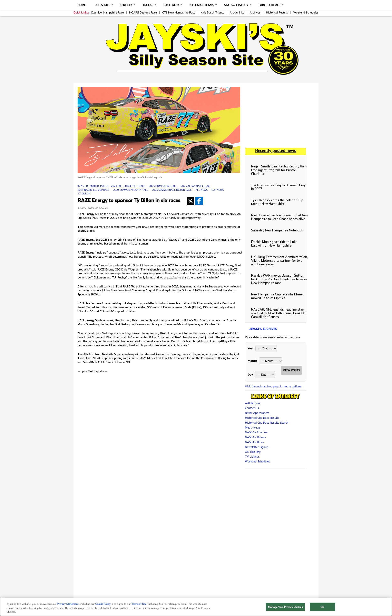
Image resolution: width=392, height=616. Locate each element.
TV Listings (252, 456)
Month (252, 361)
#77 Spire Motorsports (93, 186)
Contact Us (252, 408)
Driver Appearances (257, 412)
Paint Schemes (269, 5)
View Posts (291, 370)
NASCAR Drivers (255, 437)
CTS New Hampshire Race (178, 12)
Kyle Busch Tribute (212, 12)
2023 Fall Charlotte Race (128, 186)
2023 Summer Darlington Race (172, 190)
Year (251, 348)
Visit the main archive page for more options (273, 386)
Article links (237, 12)
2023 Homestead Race (163, 186)
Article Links (253, 403)
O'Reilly (126, 5)
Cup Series (102, 5)
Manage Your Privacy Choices (285, 606)
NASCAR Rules (254, 442)
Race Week (171, 5)
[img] (196, 49)
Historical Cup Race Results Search (266, 422)
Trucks (148, 5)
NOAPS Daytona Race (143, 12)
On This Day (253, 451)
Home (82, 5)
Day (250, 374)
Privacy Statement (68, 603)
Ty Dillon (84, 193)
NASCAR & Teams (201, 5)
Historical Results (277, 12)
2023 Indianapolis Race (196, 186)
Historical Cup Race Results (262, 417)
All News (202, 190)
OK (322, 606)
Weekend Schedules (305, 12)
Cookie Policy (103, 603)
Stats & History (236, 5)
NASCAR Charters (256, 432)
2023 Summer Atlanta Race (130, 190)
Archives (255, 12)
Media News (253, 427)
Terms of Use (138, 603)
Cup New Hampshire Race (107, 12)
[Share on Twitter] (190, 201)
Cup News (218, 190)
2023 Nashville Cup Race (93, 190)
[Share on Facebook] (199, 201)
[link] (196, 49)
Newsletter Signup (256, 447)
